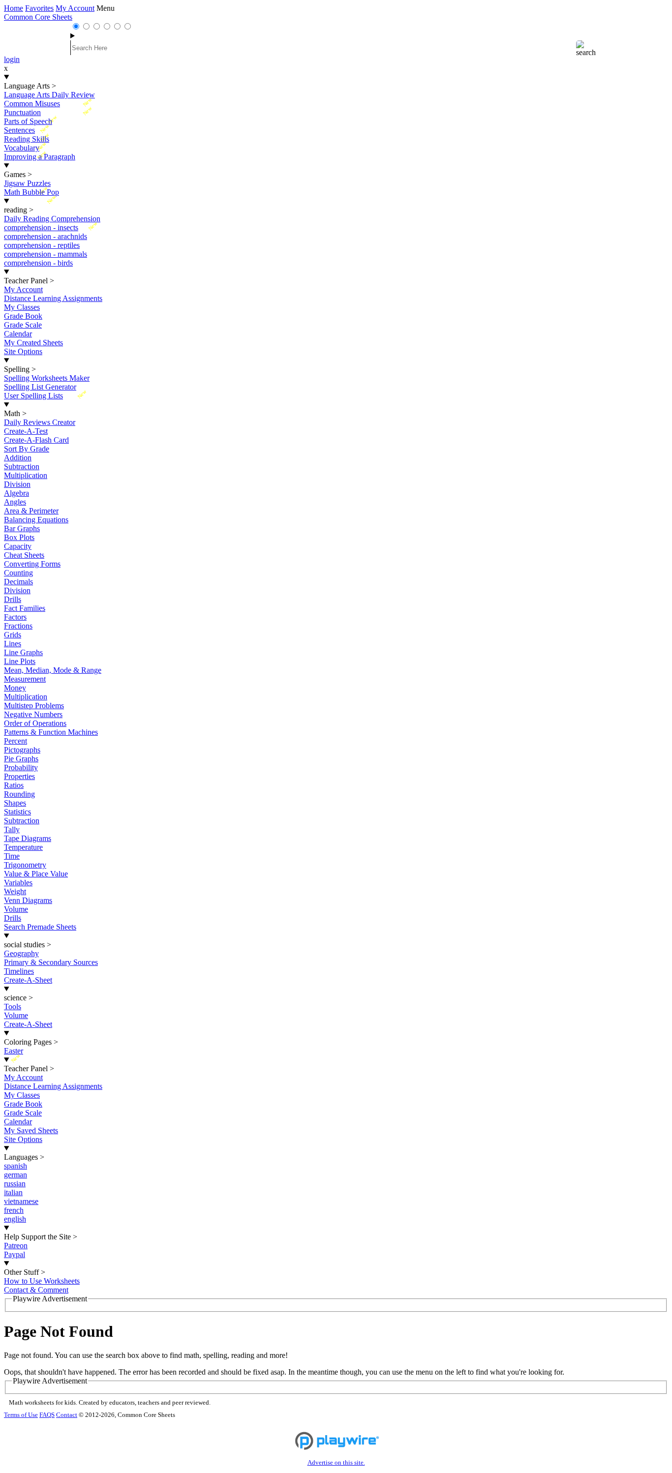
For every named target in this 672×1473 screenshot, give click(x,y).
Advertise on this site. (336, 1462)
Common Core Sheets (38, 17)
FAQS (47, 1415)
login (12, 59)
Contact (66, 1415)
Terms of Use (21, 1415)
